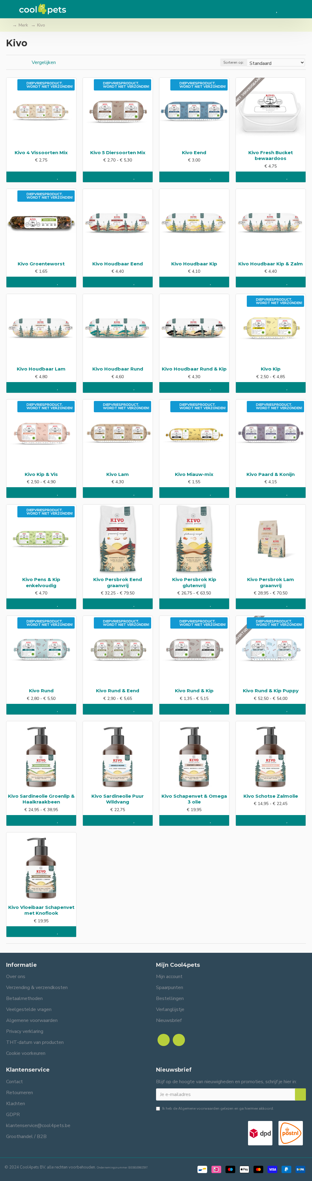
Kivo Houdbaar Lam (41, 369)
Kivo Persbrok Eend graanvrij (117, 582)
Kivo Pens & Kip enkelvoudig (41, 582)
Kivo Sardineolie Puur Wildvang (117, 799)
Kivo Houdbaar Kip (194, 264)
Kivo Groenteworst (41, 264)
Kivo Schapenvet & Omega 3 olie (194, 799)
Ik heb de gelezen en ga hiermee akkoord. (218, 1108)
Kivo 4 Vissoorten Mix (41, 152)
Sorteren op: (233, 62)
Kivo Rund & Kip (194, 690)
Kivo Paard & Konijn (270, 474)
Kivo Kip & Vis (41, 474)
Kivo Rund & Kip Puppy (271, 690)
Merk (23, 25)
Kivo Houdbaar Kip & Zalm (270, 264)
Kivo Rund (41, 690)
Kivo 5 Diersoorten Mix (117, 152)
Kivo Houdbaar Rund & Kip (194, 369)
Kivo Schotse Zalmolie (270, 796)
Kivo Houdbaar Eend (117, 264)
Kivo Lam (117, 474)
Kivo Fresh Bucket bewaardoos (270, 155)
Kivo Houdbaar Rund (117, 369)
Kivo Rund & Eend (117, 690)
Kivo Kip (271, 369)
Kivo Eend (194, 152)
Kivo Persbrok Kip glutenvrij (194, 582)
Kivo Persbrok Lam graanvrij (270, 582)
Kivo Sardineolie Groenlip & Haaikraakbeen (41, 799)
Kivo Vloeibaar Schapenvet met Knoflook (41, 910)
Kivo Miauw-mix (194, 474)
